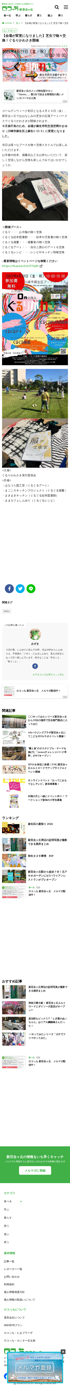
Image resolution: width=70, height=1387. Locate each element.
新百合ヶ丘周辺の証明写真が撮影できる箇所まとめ (47, 841)
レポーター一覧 (13, 1268)
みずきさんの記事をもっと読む (48, 674)
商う (60, 15)
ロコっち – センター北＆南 (19, 1340)
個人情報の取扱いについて (19, 1299)
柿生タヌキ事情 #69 (40, 855)
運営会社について (14, 1317)
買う (39, 15)
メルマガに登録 (35, 1170)
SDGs (7, 611)
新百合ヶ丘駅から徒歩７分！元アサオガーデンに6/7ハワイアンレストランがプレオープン (47, 875)
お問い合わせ (12, 1276)
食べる (7, 15)
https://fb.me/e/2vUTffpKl (20, 266)
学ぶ (18, 15)
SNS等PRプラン (13, 1325)
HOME (8, 23)
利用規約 (9, 1284)
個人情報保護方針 (14, 1291)
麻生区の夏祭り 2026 (40, 823)
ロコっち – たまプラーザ (18, 1332)
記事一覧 (9, 1261)
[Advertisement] (35, 545)
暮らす (28, 15)
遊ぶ (50, 15)
